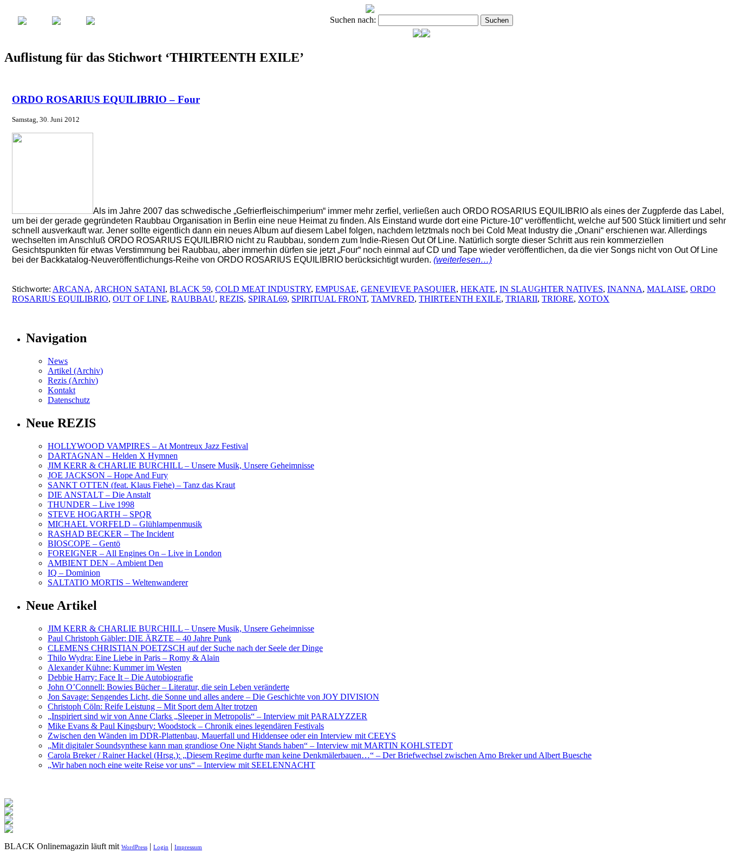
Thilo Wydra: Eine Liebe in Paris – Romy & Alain (133, 657)
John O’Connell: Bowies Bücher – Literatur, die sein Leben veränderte (168, 687)
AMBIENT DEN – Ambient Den (105, 563)
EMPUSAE (335, 289)
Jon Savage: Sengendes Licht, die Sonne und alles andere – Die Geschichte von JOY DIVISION (213, 696)
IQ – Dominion (74, 572)
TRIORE (558, 298)
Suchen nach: (353, 19)
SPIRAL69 (267, 298)
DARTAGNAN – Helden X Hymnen (113, 455)
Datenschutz (69, 400)
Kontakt (61, 390)
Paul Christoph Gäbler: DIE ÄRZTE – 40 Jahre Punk (139, 638)
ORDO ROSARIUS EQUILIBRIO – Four (106, 99)
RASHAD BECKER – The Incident (111, 533)
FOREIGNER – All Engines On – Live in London (135, 553)
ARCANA (71, 289)
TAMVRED (392, 298)
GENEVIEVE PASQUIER (408, 289)
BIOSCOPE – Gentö (84, 543)
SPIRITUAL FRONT (329, 298)
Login (160, 847)
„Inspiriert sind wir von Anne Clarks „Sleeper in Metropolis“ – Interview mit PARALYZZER (207, 716)
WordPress (134, 847)
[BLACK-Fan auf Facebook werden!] (425, 34)
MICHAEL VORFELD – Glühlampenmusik (125, 524)
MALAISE (666, 289)
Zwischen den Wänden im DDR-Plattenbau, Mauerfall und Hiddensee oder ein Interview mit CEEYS (222, 735)
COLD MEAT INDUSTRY (263, 289)
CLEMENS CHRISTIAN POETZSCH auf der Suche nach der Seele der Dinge (185, 648)
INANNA (624, 289)
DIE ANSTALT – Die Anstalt (99, 494)
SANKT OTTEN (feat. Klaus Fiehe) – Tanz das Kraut (141, 485)
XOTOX (593, 298)
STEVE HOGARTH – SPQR (100, 514)
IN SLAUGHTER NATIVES (551, 289)
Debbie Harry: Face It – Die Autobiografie (120, 677)
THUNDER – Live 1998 (91, 504)
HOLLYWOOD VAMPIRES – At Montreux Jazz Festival (148, 446)
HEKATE (477, 289)
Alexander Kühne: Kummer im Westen (114, 667)
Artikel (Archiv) (75, 370)
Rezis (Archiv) (73, 380)
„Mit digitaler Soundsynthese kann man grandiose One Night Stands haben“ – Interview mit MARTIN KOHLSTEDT (250, 745)
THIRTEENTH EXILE (460, 298)
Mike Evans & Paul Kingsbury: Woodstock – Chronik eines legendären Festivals (186, 726)
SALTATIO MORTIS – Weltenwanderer (118, 582)
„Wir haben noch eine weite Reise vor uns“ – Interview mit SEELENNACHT (181, 765)
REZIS (231, 298)
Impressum (188, 847)
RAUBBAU (193, 298)
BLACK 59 (190, 289)
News (58, 361)
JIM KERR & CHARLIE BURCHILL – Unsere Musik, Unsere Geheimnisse (181, 465)
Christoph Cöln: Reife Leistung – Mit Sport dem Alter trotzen (152, 706)
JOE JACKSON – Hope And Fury (108, 475)
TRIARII (521, 298)
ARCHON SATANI (129, 289)
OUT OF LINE (140, 298)
